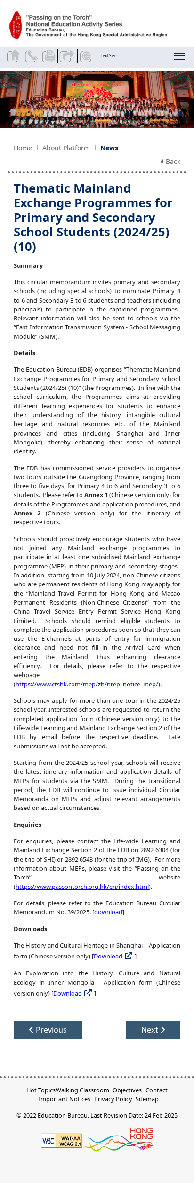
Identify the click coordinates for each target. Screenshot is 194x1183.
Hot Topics (41, 1090)
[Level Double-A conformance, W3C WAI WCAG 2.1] (61, 1139)
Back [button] (172, 161)
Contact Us (32, 56)
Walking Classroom (82, 1090)
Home (23, 147)
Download (108, 956)
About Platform (66, 147)
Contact (157, 1090)
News (109, 147)
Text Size (109, 55)
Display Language (87, 56)
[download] (107, 912)
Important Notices (64, 1099)
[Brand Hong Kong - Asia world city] (118, 1139)
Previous (50, 1030)
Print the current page (49, 56)
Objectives (127, 1090)
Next (150, 1030)
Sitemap (147, 1099)
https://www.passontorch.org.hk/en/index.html (82, 886)
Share (67, 56)
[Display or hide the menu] (180, 58)
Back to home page (15, 56)
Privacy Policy (113, 1099)
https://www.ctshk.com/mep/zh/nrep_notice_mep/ (87, 684)
